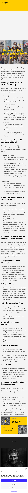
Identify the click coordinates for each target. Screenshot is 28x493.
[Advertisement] (14, 25)
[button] (26, 469)
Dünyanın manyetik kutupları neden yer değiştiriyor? (16, 420)
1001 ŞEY (4, 3)
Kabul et (14, 480)
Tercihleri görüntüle (14, 488)
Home (3, 44)
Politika (12, 44)
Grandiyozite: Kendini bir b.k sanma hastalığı (9, 429)
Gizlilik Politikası (14, 491)
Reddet (14, 484)
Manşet (8, 44)
